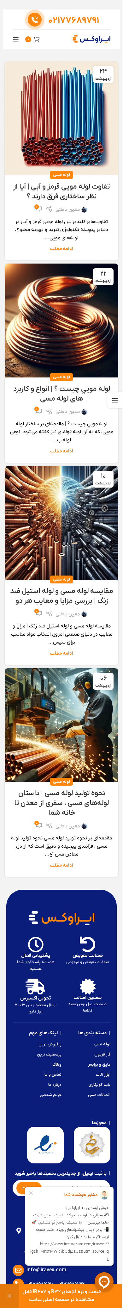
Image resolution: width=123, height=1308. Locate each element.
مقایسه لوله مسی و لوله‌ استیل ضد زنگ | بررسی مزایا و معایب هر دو (61, 596)
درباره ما (55, 1084)
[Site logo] (91, 39)
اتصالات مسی (99, 1095)
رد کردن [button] (9, 1296)
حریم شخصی (51, 1095)
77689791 (73, 21)
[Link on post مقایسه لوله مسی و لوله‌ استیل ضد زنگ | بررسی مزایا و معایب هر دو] (61, 523)
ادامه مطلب (61, 249)
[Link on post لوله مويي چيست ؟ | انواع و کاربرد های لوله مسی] (61, 320)
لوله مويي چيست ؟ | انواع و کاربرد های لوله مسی (61, 393)
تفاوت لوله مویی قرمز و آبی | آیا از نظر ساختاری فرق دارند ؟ (61, 191)
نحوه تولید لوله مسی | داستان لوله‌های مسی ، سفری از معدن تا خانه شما (61, 803)
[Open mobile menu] (15, 39)
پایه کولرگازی (99, 1084)
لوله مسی (61, 175)
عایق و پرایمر (99, 1064)
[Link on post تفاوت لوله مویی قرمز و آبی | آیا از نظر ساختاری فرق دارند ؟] (61, 118)
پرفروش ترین (50, 1044)
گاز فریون (102, 1054)
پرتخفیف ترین (49, 1054)
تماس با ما (53, 1074)
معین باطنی (68, 209)
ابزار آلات (103, 1074)
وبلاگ (57, 1064)
